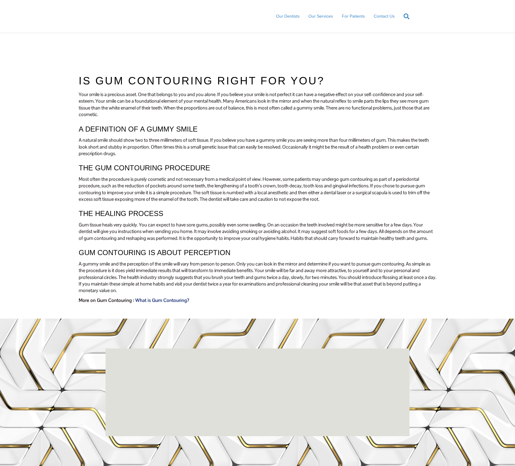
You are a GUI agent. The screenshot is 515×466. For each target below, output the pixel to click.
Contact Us (384, 16)
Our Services (320, 16)
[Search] (404, 16)
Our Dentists (288, 16)
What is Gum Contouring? (162, 300)
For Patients (353, 16)
